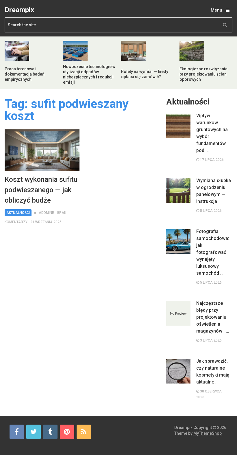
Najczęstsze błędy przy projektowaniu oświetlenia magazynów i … (212, 317)
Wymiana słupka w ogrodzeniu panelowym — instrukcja (213, 191)
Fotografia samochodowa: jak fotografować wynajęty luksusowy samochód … (212, 252)
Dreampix (19, 9)
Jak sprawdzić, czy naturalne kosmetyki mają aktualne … (212, 371)
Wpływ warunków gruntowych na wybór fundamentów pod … (212, 133)
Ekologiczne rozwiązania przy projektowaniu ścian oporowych (203, 74)
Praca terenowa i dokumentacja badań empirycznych (25, 74)
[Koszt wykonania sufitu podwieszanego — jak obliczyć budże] (42, 150)
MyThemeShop (207, 433)
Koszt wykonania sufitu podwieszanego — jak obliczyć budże (41, 189)
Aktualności (18, 213)
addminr (46, 213)
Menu (216, 10)
